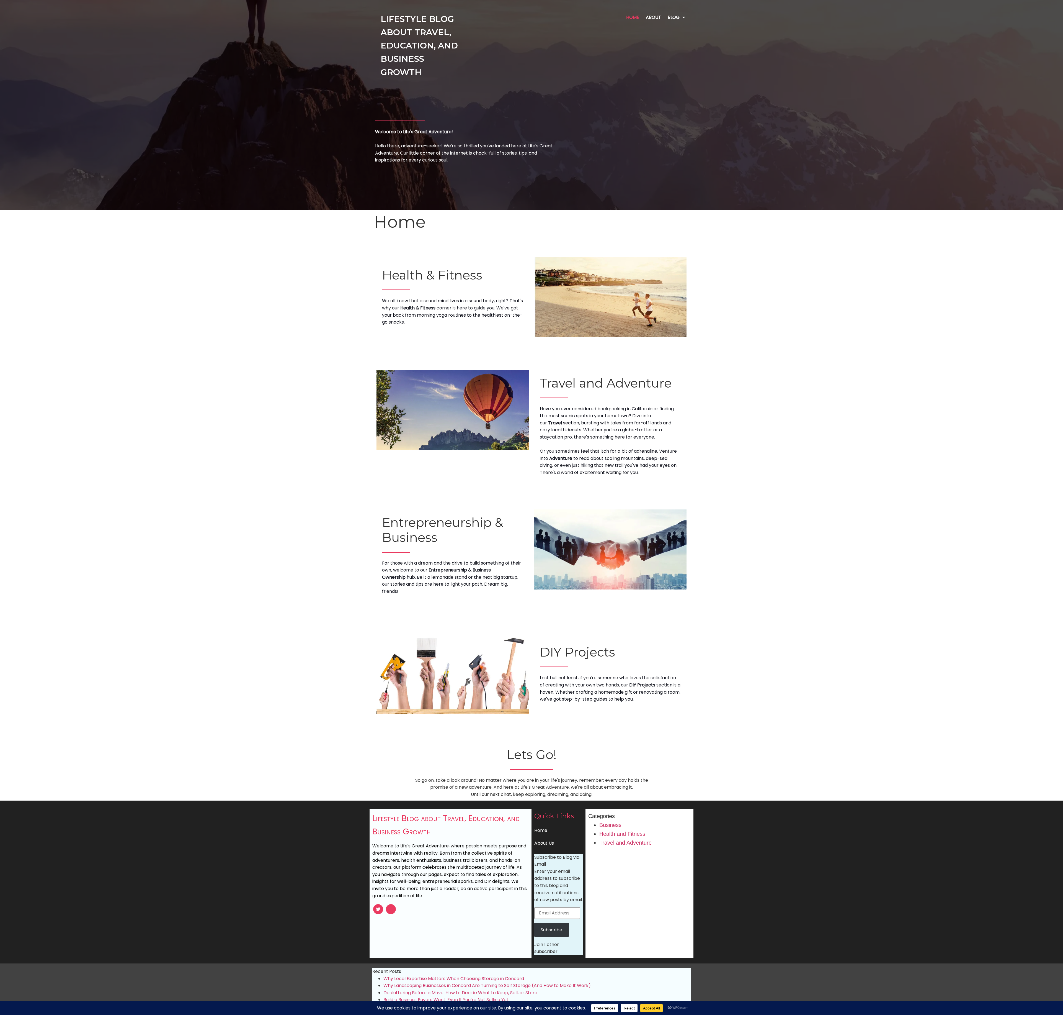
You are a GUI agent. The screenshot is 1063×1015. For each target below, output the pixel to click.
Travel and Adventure (625, 843)
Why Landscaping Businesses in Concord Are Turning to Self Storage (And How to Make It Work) (487, 985)
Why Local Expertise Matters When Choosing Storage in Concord (453, 978)
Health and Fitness (622, 834)
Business (610, 825)
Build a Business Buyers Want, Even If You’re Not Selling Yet (446, 999)
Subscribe (551, 930)
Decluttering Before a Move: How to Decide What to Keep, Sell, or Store (460, 993)
